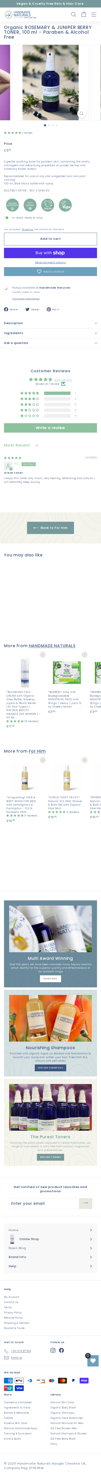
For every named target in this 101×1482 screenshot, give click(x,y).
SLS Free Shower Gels (63, 1428)
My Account (11, 1297)
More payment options (50, 262)
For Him (37, 751)
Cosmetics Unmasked (18, 1402)
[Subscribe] (85, 1203)
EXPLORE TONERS (50, 1157)
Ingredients (13, 333)
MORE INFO (50, 978)
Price (8, 144)
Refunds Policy (13, 1318)
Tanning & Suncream (18, 1433)
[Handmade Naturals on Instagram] (52, 1350)
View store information (26, 298)
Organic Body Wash (63, 1407)
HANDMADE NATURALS (52, 646)
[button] (13, 133)
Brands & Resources (16, 1413)
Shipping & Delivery (16, 1323)
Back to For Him (54, 527)
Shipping (27, 229)
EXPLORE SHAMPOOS (50, 1067)
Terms (8, 1307)
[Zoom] (81, 113)
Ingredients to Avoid (17, 1407)
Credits (8, 1418)
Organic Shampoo (62, 1413)
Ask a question (16, 343)
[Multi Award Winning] (50, 929)
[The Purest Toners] (50, 1107)
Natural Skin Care (62, 1402)
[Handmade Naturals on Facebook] (61, 1350)
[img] (12, 458)
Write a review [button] (50, 428)
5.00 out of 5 (63, 380)
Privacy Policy (13, 1312)
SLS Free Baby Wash (63, 1439)
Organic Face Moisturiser (66, 1418)
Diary (53, 1444)
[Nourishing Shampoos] (50, 1018)
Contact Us (11, 1302)
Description (13, 323)
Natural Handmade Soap (20, 1428)
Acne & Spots (12, 1439)
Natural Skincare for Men (66, 1423)
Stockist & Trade (14, 1328)
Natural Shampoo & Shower (68, 1433)
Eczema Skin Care (15, 1423)
